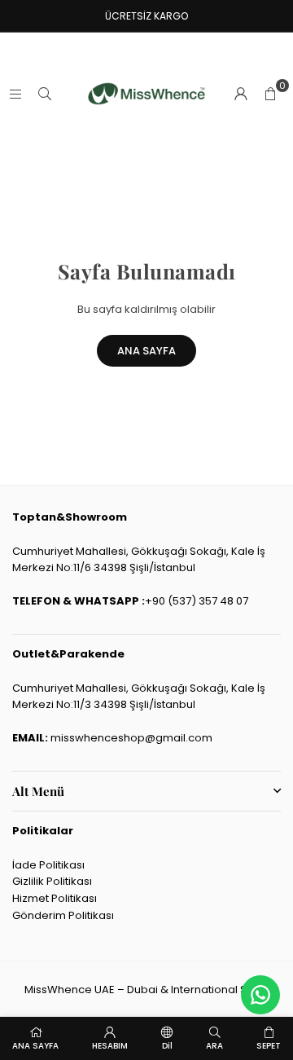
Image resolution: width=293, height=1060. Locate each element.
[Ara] (44, 93)
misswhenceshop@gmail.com (131, 738)
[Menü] (15, 93)
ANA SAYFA (35, 1046)
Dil (167, 1046)
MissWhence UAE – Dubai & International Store (146, 989)
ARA (214, 1046)
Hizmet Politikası (54, 898)
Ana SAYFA (146, 350)
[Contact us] (260, 994)
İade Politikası (48, 865)
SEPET (268, 1046)
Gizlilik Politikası (52, 881)
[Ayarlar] (241, 93)
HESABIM (110, 1046)
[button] (270, 93)
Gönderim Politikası (63, 915)
